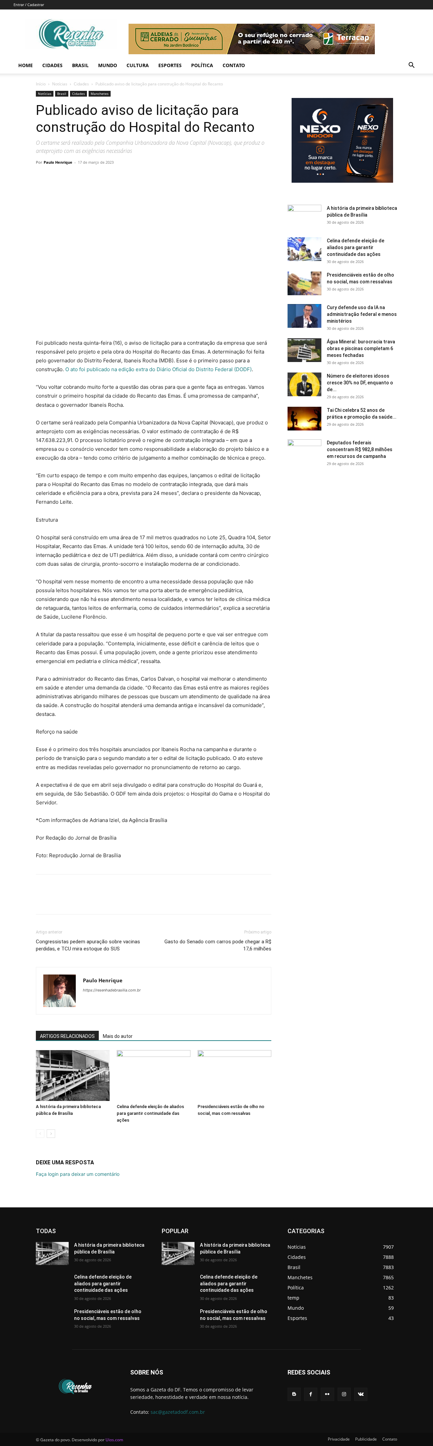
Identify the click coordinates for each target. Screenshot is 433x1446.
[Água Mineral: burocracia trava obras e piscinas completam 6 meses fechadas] (304, 350)
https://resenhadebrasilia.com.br (112, 990)
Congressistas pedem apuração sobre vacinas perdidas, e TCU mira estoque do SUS (88, 945)
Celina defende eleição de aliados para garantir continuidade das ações (150, 1113)
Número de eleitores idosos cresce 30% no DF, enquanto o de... (360, 382)
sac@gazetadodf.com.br (178, 1412)
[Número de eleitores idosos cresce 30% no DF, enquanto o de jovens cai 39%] (304, 384)
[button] (411, 66)
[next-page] (51, 1133)
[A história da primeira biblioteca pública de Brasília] (73, 1075)
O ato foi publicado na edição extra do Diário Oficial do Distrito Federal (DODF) (158, 369)
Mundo (107, 65)
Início (41, 84)
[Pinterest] (74, 177)
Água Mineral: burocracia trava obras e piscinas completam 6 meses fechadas (361, 348)
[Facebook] (42, 177)
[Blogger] (294, 1394)
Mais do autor (118, 1036)
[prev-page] (40, 1133)
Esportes (170, 65)
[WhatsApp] (89, 177)
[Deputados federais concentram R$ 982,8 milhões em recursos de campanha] (304, 451)
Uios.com (114, 1440)
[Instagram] (344, 1394)
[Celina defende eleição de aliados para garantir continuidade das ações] (153, 1075)
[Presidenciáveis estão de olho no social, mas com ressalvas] (234, 1075)
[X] (58, 177)
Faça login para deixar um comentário (77, 1174)
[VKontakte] (360, 1394)
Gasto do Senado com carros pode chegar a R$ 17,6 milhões (217, 945)
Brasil (80, 65)
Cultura (138, 65)
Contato (234, 65)
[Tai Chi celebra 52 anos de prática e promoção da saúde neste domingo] (304, 418)
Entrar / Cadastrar (29, 4)
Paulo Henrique (58, 162)
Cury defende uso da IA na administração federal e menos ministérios (362, 314)
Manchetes (100, 93)
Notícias (59, 84)
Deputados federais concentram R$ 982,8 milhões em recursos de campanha (359, 449)
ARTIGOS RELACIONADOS (67, 1036)
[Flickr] (327, 1394)
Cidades (52, 65)
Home (25, 65)
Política (202, 65)
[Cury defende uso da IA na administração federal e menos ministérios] (304, 316)
